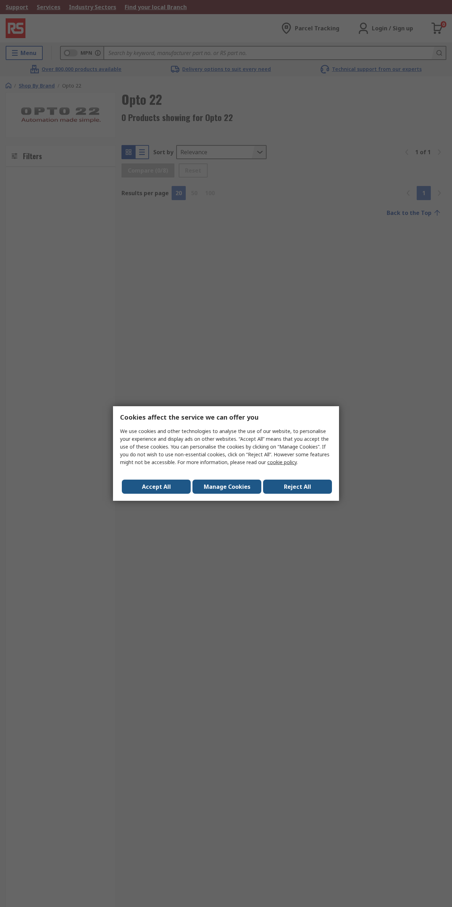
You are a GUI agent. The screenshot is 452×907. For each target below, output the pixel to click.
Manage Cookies (227, 487)
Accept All (156, 487)
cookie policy (282, 462)
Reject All (297, 487)
